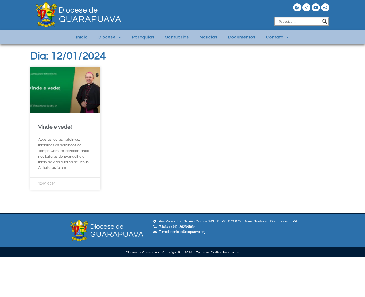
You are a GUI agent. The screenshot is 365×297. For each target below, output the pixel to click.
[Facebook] (297, 7)
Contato (275, 37)
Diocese (107, 37)
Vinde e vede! (55, 127)
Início (82, 37)
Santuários (177, 37)
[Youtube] (316, 7)
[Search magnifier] (324, 21)
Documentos (241, 37)
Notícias (209, 37)
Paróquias (143, 37)
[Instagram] (306, 7)
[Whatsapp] (325, 7)
